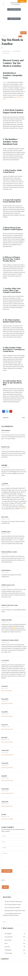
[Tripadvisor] (15, 14)
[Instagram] (7, 14)
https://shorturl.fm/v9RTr (7, 703)
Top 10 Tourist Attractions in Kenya (13, 904)
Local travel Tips (8, 936)
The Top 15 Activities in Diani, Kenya (13, 901)
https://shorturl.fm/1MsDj (7, 819)
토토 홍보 (4, 465)
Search (3, 880)
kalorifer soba (5, 447)
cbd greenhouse (6, 570)
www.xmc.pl (5, 660)
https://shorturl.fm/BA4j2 (7, 767)
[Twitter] (11, 14)
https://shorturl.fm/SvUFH (7, 793)
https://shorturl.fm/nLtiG (6, 806)
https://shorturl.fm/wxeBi (7, 729)
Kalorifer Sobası (15, 539)
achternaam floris (6, 620)
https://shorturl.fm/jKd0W (7, 754)
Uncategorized (8, 950)
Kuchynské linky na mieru (9, 552)
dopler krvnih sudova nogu (9, 605)
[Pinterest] (19, 14)
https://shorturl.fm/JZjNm (7, 742)
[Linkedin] (22, 14)
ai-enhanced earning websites (10, 640)
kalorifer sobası (5, 531)
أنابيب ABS (4, 483)
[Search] (20, 36)
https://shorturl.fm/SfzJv (6, 690)
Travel (6, 943)
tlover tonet (4, 517)
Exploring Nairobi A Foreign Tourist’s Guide (15, 910)
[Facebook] (3, 14)
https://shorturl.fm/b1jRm (7, 780)
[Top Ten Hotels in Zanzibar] (3, 411)
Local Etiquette (8, 933)
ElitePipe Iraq (22, 508)
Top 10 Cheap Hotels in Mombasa (12, 907)
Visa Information (8, 953)
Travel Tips (7, 946)
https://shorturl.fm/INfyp (6, 716)
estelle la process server (8, 585)
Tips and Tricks (8, 940)
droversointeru (5, 430)
